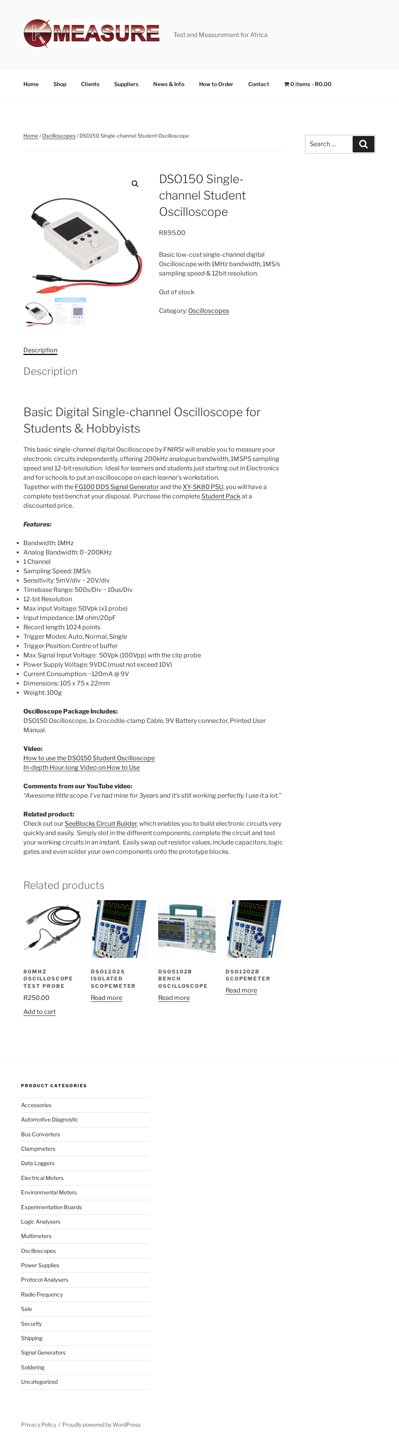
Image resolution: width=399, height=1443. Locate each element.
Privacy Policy (38, 1424)
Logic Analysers (40, 1221)
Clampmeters (38, 1148)
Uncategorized (39, 1381)
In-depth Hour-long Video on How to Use (81, 767)
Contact (258, 84)
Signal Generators (43, 1352)
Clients (90, 84)
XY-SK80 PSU (203, 487)
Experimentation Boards (51, 1207)
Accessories (36, 1105)
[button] (135, 184)
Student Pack (220, 496)
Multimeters (36, 1236)
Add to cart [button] (39, 1012)
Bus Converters (40, 1134)
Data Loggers (38, 1163)
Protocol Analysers (44, 1279)
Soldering (32, 1367)
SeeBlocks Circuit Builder (101, 823)
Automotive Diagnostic (49, 1119)
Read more (106, 997)
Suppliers (126, 84)
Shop (59, 84)
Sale (26, 1308)
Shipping (31, 1338)
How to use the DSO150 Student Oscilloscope (89, 758)
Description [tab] (40, 350)
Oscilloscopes (59, 135)
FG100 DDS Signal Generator (117, 487)
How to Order (216, 84)
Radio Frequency (42, 1294)
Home (31, 84)
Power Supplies (40, 1265)
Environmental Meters (49, 1192)
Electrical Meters (42, 1178)
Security (31, 1323)
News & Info (168, 84)
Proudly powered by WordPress (101, 1424)
